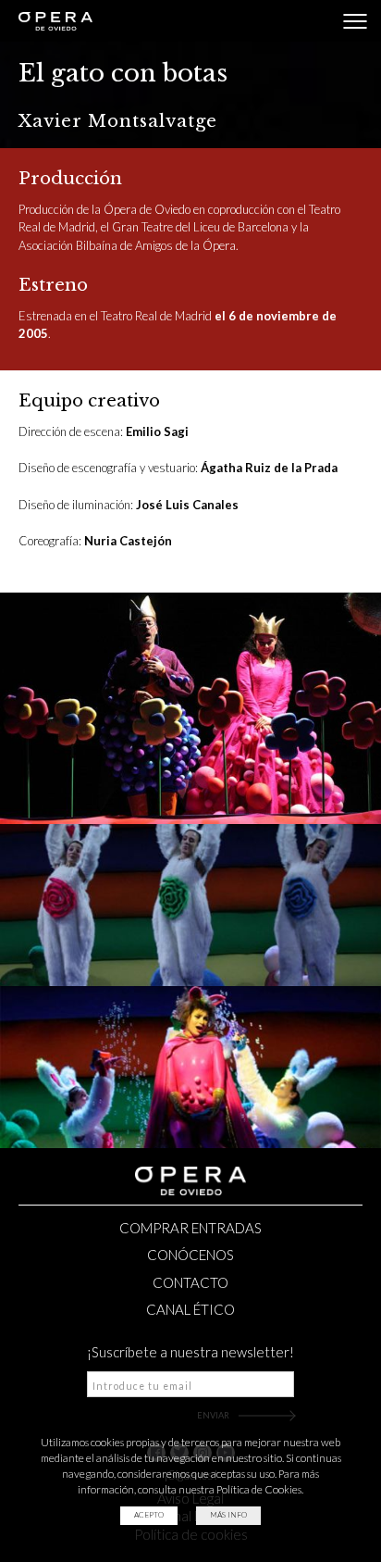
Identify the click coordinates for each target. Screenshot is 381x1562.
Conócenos (190, 1254)
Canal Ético (190, 1309)
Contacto (190, 1282)
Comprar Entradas (190, 1227)
